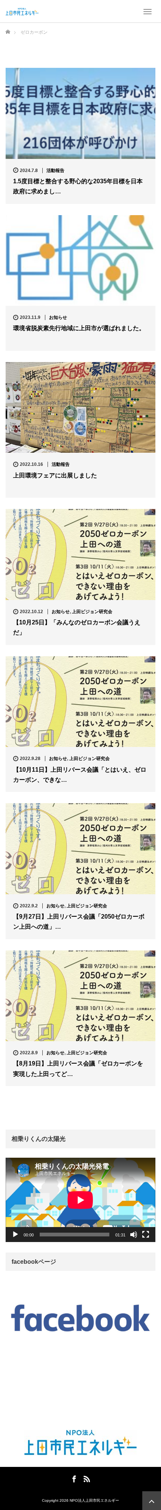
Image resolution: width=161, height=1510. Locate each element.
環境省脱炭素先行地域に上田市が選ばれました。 (79, 328)
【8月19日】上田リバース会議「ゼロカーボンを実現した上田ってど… (78, 1068)
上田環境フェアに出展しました (55, 475)
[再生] (15, 1234)
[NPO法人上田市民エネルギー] (22, 11)
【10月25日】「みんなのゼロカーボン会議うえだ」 (76, 627)
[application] (80, 1200)
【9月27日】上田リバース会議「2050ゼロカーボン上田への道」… (79, 921)
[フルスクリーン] (145, 1234)
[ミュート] (133, 1234)
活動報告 (55, 170)
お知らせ (58, 317)
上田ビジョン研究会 (92, 611)
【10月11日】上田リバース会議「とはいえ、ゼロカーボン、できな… (79, 774)
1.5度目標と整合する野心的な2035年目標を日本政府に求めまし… (78, 186)
